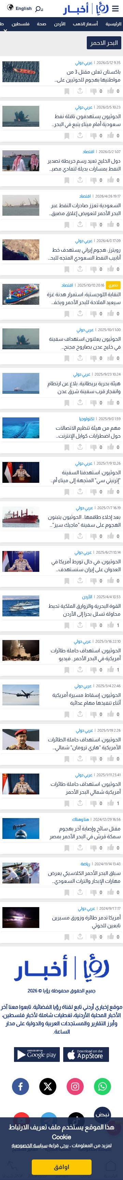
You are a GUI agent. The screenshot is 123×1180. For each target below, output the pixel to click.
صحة (41, 23)
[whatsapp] (102, 1086)
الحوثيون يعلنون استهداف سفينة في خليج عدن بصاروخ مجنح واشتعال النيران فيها (85, 346)
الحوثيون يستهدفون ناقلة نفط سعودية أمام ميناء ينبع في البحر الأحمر (87, 124)
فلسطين (20, 23)
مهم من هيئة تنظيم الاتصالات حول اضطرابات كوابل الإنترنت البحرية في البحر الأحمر (88, 436)
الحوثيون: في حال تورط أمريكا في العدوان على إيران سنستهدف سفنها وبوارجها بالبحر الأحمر (86, 569)
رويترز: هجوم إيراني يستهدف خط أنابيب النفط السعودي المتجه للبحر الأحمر (84, 257)
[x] (47, 1086)
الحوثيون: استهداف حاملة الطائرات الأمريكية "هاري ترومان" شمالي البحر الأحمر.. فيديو (84, 747)
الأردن (59, 23)
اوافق (61, 1167)
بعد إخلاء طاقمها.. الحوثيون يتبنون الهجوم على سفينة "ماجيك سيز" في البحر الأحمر (84, 525)
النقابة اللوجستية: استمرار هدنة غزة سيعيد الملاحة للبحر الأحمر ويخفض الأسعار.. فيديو (84, 302)
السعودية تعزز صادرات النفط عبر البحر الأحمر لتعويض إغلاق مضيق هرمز (86, 213)
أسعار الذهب (85, 23)
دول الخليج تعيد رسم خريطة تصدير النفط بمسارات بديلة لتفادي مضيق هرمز (84, 168)
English (24, 8)
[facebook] (20, 1086)
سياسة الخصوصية (29, 1145)
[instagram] (75, 1086)
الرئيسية (113, 23)
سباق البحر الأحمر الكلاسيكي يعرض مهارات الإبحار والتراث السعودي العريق (84, 881)
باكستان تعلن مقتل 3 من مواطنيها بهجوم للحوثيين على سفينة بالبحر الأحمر (89, 79)
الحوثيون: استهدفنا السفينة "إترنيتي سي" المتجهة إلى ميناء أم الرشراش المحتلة (87, 480)
